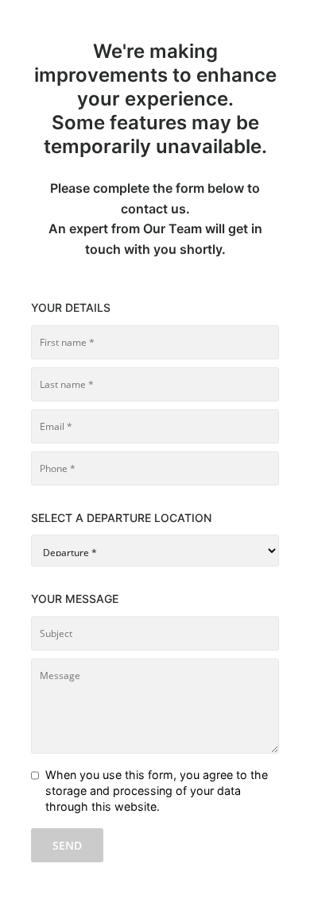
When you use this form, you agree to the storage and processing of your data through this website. (156, 790)
